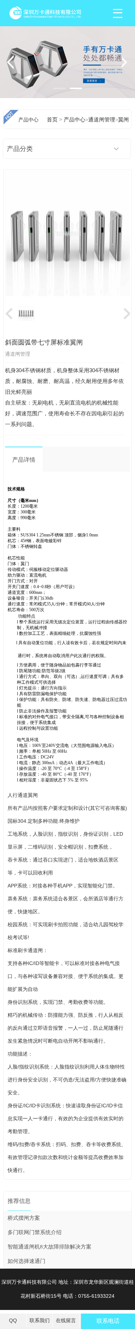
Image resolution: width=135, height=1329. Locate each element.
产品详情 (23, 460)
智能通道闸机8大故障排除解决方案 (49, 1247)
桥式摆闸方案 (24, 1218)
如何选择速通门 (26, 1261)
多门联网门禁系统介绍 (35, 1232)
